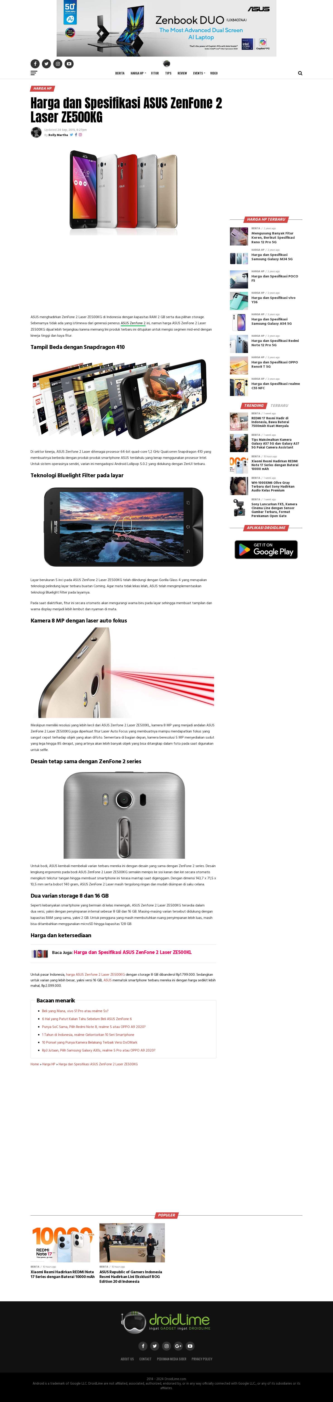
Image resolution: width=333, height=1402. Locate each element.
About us (127, 1359)
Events (198, 73)
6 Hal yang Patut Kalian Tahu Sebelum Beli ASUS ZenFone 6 (87, 1019)
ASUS (108, 980)
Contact (145, 1359)
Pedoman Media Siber (171, 1359)
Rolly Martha (58, 135)
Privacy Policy (202, 1359)
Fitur (155, 73)
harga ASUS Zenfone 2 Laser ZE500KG (95, 975)
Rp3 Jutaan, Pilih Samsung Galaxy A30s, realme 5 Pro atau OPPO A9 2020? (98, 1051)
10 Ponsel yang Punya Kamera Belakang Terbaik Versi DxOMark (89, 1043)
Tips (168, 73)
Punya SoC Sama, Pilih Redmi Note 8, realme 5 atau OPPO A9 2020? (94, 1027)
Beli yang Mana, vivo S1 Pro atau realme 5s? (75, 1011)
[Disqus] (123, 1137)
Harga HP (137, 73)
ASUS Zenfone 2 (133, 323)
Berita (119, 73)
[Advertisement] (123, 276)
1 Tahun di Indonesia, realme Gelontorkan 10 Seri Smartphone (88, 1035)
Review (182, 73)
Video (214, 73)
